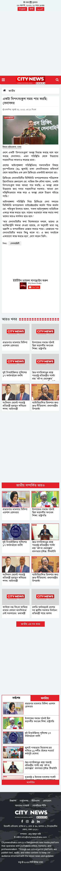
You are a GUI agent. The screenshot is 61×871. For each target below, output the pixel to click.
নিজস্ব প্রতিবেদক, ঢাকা (12, 147)
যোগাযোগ (47, 800)
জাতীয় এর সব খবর (30, 624)
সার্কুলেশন (24, 800)
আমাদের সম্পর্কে (22, 805)
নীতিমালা (36, 800)
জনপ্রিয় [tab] (45, 698)
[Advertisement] (30, 44)
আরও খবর (9, 319)
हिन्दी (31, 9)
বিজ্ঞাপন (13, 800)
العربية (40, 9)
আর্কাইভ (31, 782)
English (22, 9)
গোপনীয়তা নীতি (39, 805)
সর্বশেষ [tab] (16, 698)
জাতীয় (12, 90)
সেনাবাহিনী (14, 243)
